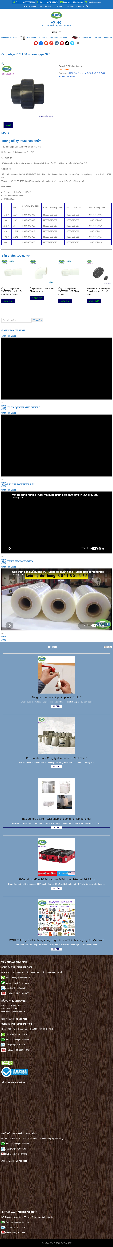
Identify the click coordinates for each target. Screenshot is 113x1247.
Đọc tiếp (8, 301)
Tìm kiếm (37, 320)
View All (107, 647)
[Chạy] (2, 633)
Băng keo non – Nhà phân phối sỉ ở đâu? (56, 697)
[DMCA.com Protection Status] (7, 1062)
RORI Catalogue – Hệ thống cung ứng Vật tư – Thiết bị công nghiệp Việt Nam (56, 940)
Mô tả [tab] (8, 125)
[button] (2, 63)
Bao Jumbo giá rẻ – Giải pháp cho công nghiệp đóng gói (56, 818)
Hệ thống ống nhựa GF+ (80, 73)
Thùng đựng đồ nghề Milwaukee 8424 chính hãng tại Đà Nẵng (64, 38)
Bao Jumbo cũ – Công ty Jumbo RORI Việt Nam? (56, 758)
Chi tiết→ (56, 706)
